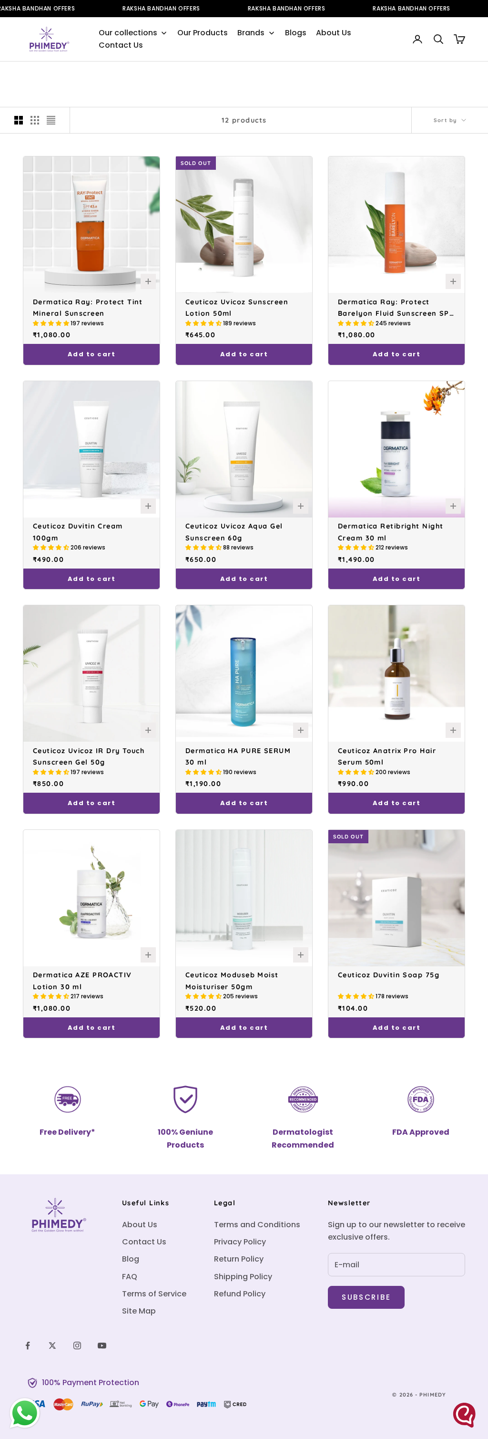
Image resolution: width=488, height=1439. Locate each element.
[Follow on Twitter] (52, 1345)
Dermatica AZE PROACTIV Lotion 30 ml (82, 981)
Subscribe (366, 1297)
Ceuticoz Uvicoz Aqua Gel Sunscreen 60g (234, 532)
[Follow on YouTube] (102, 1345)
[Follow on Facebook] (27, 1345)
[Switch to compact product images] (51, 120)
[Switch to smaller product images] (34, 120)
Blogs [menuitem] (295, 32)
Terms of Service (154, 1293)
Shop (57, 75)
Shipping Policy (243, 1276)
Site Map (139, 1310)
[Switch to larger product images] (18, 120)
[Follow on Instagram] (77, 1345)
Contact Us (144, 1241)
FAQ (129, 1276)
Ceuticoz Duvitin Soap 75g (388, 975)
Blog (130, 1258)
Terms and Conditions (257, 1224)
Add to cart (92, 354)
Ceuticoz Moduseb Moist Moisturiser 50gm (232, 981)
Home (31, 75)
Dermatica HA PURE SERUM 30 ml (238, 756)
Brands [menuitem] (250, 32)
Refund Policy (239, 1293)
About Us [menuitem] (333, 32)
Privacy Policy (240, 1241)
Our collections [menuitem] (128, 32)
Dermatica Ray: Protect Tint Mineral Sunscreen (88, 308)
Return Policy (239, 1258)
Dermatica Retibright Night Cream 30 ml (390, 532)
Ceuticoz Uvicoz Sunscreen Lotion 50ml (236, 308)
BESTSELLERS (94, 75)
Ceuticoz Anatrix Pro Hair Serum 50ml (387, 756)
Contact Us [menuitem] (121, 45)
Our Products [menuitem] (202, 32)
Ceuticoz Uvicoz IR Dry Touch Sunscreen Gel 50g (88, 756)
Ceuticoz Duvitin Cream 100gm (78, 532)
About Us (139, 1224)
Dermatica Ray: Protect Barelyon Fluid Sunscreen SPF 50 (396, 308)
